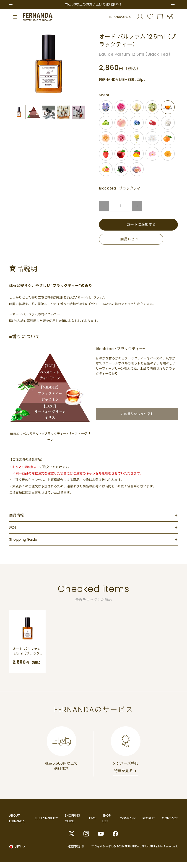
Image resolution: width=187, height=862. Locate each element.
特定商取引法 (76, 846)
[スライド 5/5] (78, 112)
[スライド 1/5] (18, 112)
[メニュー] (15, 17)
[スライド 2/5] (33, 112)
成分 (12, 527)
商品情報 (16, 515)
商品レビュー (131, 239)
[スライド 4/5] (63, 112)
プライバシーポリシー (105, 846)
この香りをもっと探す (137, 414)
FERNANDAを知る (120, 17)
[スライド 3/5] (48, 112)
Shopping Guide (23, 539)
